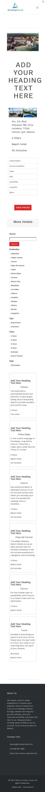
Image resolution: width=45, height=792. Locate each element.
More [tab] (11, 192)
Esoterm (30, 787)
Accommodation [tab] (16, 166)
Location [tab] (13, 187)
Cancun (24, 483)
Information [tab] (14, 161)
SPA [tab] (11, 176)
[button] (12, 112)
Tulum (24, 630)
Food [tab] (11, 171)
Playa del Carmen (24, 537)
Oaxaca (24, 387)
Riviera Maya (24, 434)
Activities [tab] (13, 182)
